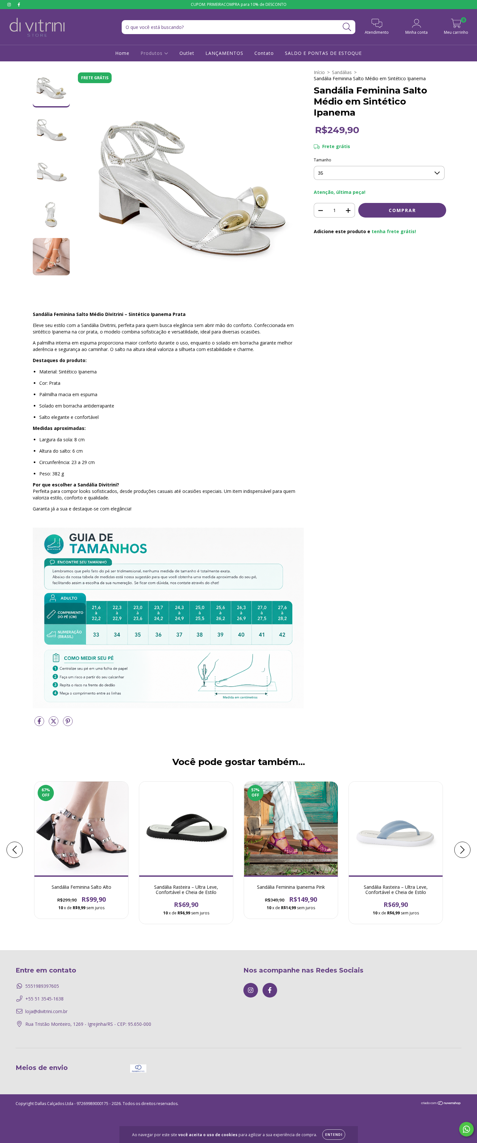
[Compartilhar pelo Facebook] (39, 724)
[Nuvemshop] (441, 1104)
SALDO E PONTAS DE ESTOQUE (323, 53)
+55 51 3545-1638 (44, 999)
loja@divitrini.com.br (46, 1011)
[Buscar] (347, 27)
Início (319, 72)
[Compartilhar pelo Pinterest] (68, 724)
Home (122, 53)
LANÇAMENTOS (224, 53)
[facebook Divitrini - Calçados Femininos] (19, 4)
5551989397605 (42, 986)
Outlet (186, 53)
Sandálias (342, 72)
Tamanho (322, 160)
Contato (264, 53)
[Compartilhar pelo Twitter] (54, 724)
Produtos (152, 53)
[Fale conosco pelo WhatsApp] (466, 1129)
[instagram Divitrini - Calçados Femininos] (10, 4)
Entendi (333, 1134)
